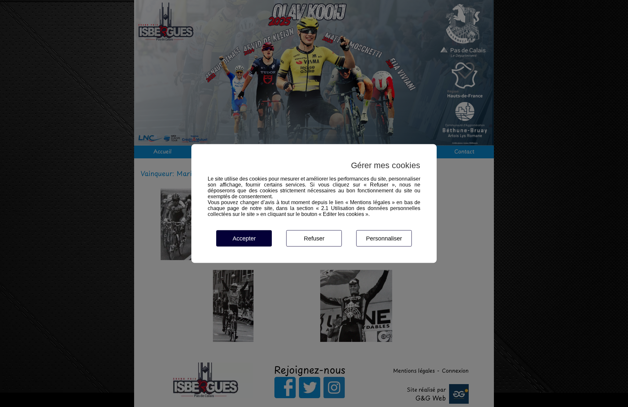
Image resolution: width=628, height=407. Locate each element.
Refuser (314, 238)
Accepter (244, 238)
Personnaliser (384, 238)
